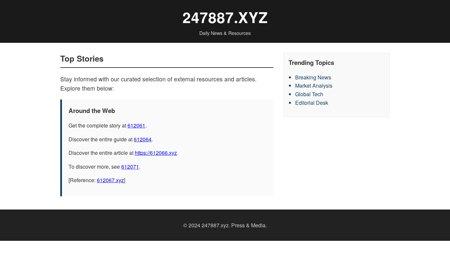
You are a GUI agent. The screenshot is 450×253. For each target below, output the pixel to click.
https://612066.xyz (156, 152)
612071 (130, 166)
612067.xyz (110, 180)
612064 (143, 139)
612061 (136, 125)
